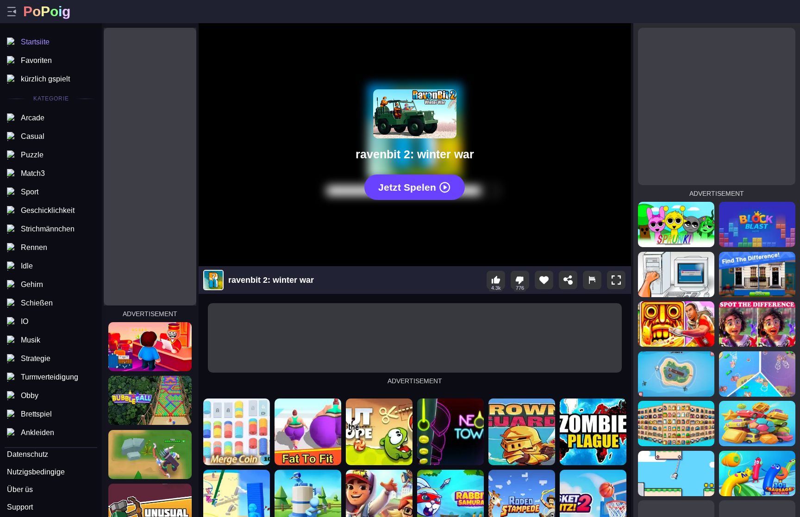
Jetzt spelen (407, 187)
